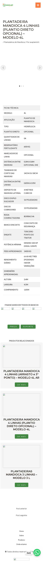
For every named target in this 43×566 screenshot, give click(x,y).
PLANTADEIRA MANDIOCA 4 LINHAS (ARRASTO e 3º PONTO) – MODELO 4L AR (21, 374)
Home (21, 531)
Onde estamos (21, 544)
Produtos (21, 540)
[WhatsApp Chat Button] (37, 552)
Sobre (21, 535)
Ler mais (21, 385)
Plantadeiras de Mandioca (14, 42)
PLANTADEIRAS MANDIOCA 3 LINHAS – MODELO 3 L (21, 474)
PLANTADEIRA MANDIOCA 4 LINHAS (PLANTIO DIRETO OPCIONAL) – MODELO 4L (21, 424)
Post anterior (21, 508)
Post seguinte (21, 515)
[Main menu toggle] (38, 5)
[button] (19, 86)
